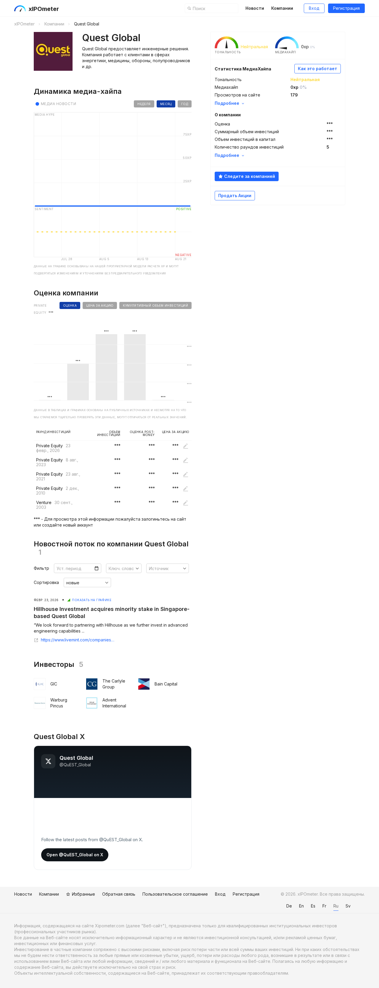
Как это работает (317, 68)
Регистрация (346, 8)
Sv (348, 905)
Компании (282, 8)
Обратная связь (118, 894)
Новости (254, 8)
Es (313, 905)
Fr (324, 905)
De (289, 905)
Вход (314, 8)
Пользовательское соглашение (175, 894)
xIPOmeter (43, 8)
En (301, 905)
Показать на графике (91, 600)
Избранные (83, 894)
